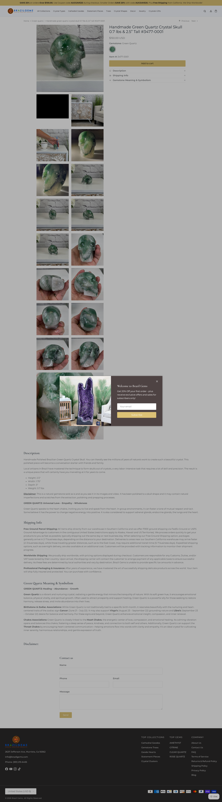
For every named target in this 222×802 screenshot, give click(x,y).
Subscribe (136, 415)
